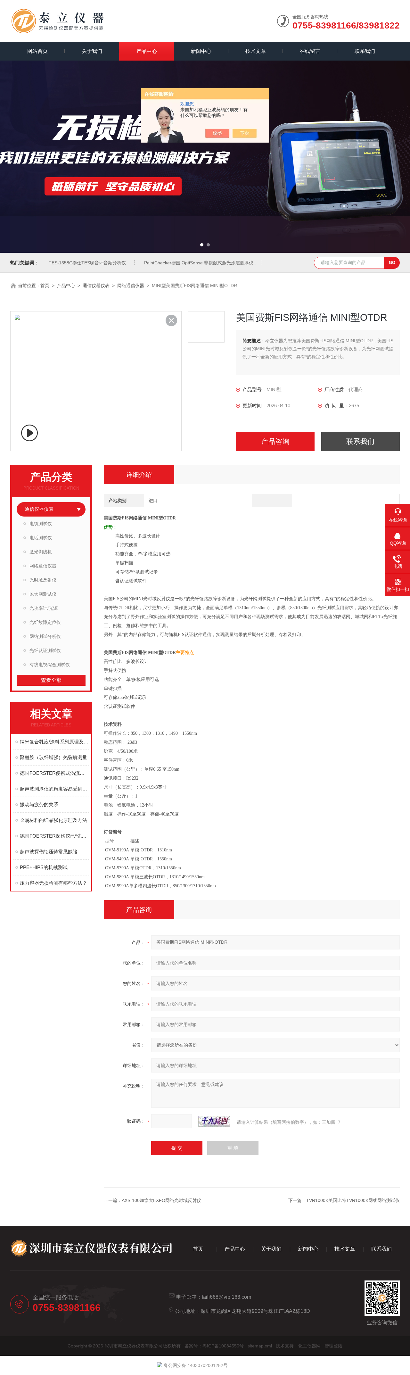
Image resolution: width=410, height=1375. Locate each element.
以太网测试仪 (42, 594)
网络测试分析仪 (45, 636)
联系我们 (365, 51)
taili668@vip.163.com (226, 1297)
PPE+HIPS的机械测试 (44, 867)
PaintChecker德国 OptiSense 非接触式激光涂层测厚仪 (198, 262)
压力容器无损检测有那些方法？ (53, 883)
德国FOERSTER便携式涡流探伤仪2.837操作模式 (54, 773)
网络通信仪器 (130, 285)
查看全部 (51, 680)
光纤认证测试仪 (45, 650)
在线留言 (310, 51)
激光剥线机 (40, 551)
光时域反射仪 (42, 580)
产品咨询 (275, 441)
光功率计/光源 (43, 608)
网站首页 (37, 51)
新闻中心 (201, 51)
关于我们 (92, 51)
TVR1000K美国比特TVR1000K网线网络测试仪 (353, 1200)
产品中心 (146, 51)
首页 (44, 285)
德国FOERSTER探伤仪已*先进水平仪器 (54, 836)
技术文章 (255, 51)
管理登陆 (333, 1345)
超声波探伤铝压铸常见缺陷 (49, 851)
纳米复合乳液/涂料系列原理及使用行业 (54, 741)
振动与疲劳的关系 (39, 804)
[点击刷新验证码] (214, 1121)
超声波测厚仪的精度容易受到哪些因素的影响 (54, 788)
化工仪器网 (309, 1345)
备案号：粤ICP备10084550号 (214, 1345)
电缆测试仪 (40, 523)
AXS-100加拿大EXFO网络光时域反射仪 (161, 1200)
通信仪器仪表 (96, 285)
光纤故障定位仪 (45, 622)
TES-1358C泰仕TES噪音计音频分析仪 (87, 262)
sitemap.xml (260, 1345)
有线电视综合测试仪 (49, 664)
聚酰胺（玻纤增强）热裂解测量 (53, 757)
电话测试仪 (40, 537)
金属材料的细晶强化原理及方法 (53, 820)
